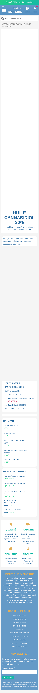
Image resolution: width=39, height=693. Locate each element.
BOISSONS (12, 401)
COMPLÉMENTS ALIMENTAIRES (16, 23)
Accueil (4, 23)
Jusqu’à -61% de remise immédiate (19, 2)
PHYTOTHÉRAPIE (19, 616)
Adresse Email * (8, 668)
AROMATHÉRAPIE (19, 622)
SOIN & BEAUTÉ (12, 391)
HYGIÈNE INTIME (19, 626)
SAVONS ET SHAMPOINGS (19, 643)
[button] (4, 10)
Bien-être (15, 11)
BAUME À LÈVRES (19, 640)
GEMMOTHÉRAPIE (19, 619)
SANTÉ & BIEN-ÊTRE (14, 387)
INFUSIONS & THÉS (14, 395)
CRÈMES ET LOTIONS (20, 636)
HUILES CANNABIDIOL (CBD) (20, 24)
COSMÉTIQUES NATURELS (19, 633)
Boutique (17, 8)
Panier (35, 12)
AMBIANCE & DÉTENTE (15, 405)
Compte (27, 12)
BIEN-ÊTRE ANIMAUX (14, 409)
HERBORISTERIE (12, 383)
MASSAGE (19, 629)
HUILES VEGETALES (19, 647)
